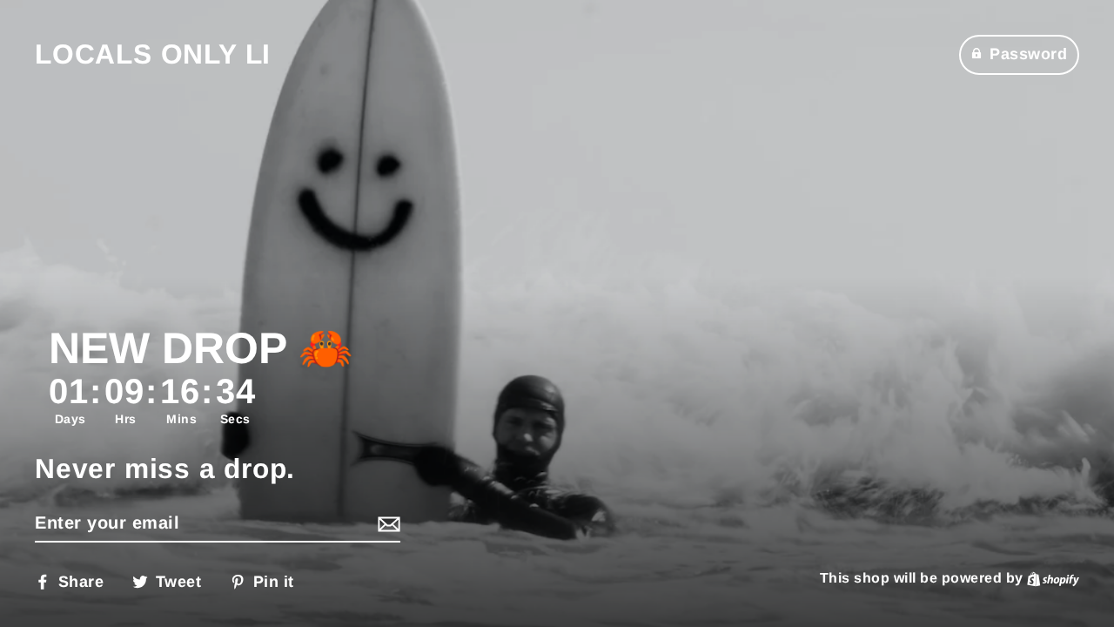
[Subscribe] (386, 523)
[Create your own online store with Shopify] (1053, 577)
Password (1028, 54)
